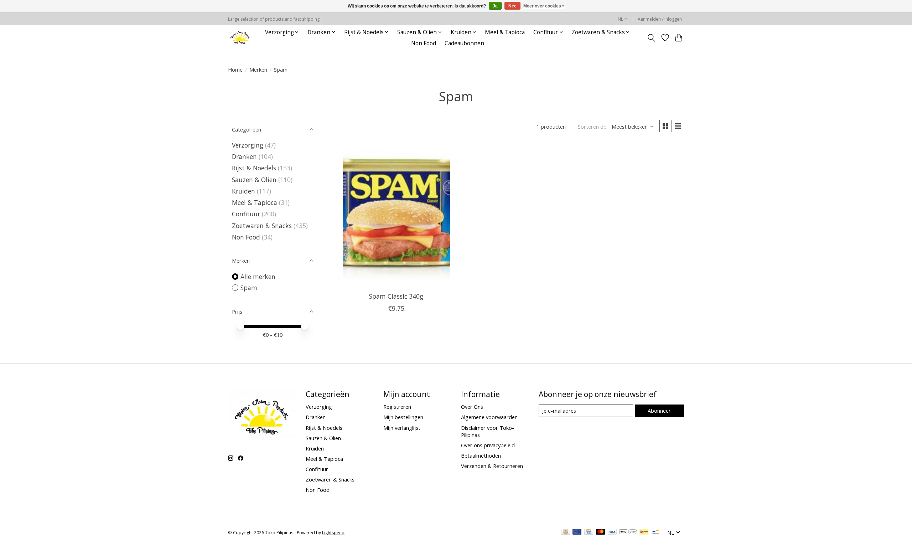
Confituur (246, 214)
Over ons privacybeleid (488, 445)
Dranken (244, 156)
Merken (258, 69)
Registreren (397, 406)
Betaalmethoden (481, 455)
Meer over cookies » (544, 6)
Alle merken (257, 276)
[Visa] (612, 532)
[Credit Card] (588, 532)
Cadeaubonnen (464, 43)
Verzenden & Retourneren (492, 465)
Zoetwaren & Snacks (262, 225)
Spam (248, 287)
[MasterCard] (600, 532)
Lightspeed (333, 533)
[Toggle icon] (651, 37)
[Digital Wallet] (628, 532)
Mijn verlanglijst (401, 427)
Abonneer (659, 410)
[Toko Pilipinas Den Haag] (240, 37)
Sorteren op (592, 126)
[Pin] (576, 532)
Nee (512, 6)
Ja (495, 6)
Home (235, 69)
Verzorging (247, 145)
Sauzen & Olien (254, 179)
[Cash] (565, 532)
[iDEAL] (643, 532)
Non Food (423, 43)
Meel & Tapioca (505, 32)
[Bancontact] (655, 532)
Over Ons (472, 406)
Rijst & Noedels (254, 168)
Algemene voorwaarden (489, 417)
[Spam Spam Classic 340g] (396, 215)
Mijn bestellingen (403, 417)
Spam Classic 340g (396, 296)
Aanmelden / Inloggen (660, 19)
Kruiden (243, 191)
